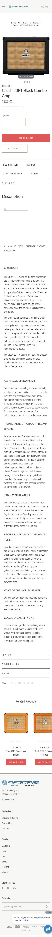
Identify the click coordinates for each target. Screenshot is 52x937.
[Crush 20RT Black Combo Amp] (29, 82)
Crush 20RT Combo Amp (16, 751)
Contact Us (7, 823)
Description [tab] (10, 165)
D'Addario (6, 846)
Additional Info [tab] (12, 173)
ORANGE (6, 86)
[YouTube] (14, 888)
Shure (4, 861)
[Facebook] (2, 888)
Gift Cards (6, 828)
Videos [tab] (34, 173)
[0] (46, 6)
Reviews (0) (19, 107)
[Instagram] (8, 888)
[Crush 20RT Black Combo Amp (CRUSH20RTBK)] (22, 82)
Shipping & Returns (10, 818)
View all (5, 872)
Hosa (4, 851)
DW (3, 856)
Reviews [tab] (31, 165)
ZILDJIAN (5, 867)
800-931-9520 (8, 799)
